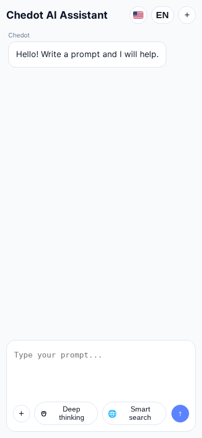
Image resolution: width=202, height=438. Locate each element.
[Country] (138, 15)
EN (162, 15)
